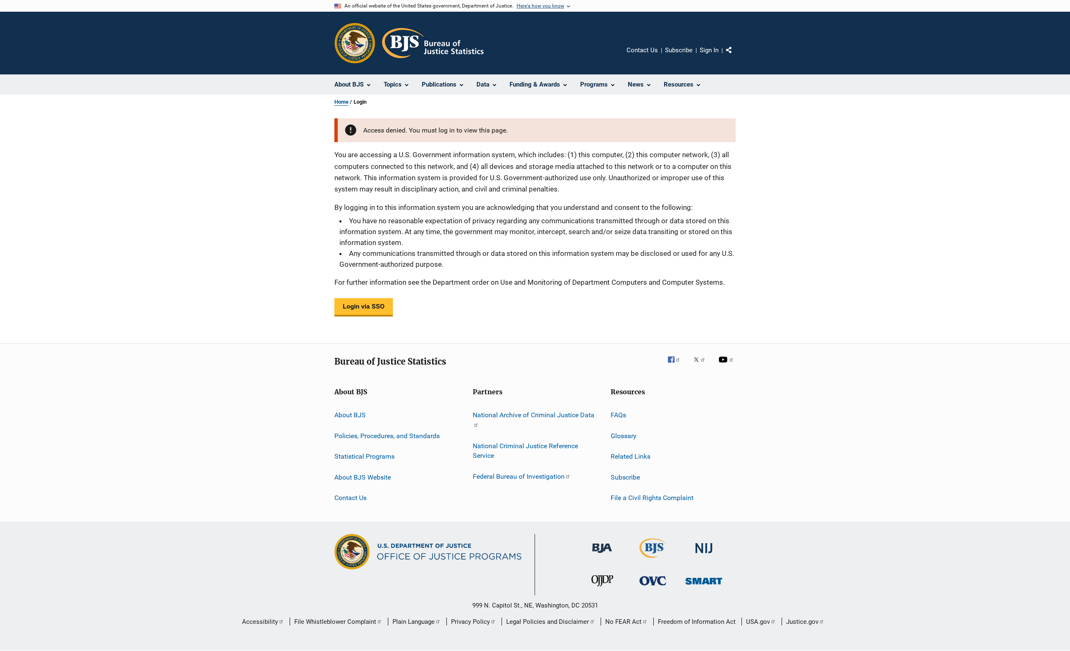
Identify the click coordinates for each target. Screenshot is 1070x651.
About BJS (350, 415)
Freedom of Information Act (697, 621)
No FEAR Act (623, 621)
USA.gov (758, 621)
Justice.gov (802, 621)
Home (341, 102)
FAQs (618, 415)
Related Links (630, 456)
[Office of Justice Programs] (354, 43)
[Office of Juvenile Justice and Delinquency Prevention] (602, 588)
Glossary (624, 436)
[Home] (433, 43)
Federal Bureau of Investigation (519, 476)
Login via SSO (364, 306)
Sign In (709, 50)
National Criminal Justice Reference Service (525, 451)
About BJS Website (362, 477)
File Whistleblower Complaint (335, 621)
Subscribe (679, 50)
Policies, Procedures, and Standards (387, 436)
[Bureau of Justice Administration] (602, 554)
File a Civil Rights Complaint (652, 498)
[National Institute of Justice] (704, 554)
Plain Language (413, 621)
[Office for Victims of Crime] (652, 587)
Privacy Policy (470, 621)
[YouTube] (727, 365)
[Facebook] (677, 365)
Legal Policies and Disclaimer (547, 621)
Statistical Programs (364, 456)
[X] (702, 365)
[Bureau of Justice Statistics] (653, 559)
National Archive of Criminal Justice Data (533, 415)
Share (735, 56)
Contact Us (642, 50)
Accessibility (260, 621)
